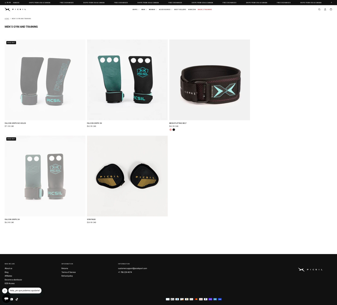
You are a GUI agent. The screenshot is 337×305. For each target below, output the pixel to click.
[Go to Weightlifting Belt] (209, 79)
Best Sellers (180, 9)
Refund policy (67, 276)
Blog (6, 272)
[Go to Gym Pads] (127, 176)
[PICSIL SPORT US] (310, 269)
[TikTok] (16, 299)
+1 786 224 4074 (125, 272)
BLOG (9, 2)
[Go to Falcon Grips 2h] (45, 176)
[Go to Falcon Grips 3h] (127, 79)
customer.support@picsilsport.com (132, 268)
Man (143, 9)
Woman (152, 9)
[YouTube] (11, 299)
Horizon (192, 9)
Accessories (164, 9)
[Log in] (325, 9)
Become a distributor (13, 280)
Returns (64, 268)
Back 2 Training (205, 9)
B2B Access (10, 283)
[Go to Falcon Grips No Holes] (45, 79)
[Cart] (331, 9)
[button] (319, 9)
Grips (135, 9)
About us (8, 268)
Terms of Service (68, 272)
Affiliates (8, 276)
